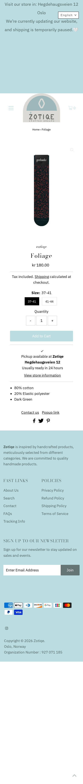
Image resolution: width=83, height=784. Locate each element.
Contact (9, 505)
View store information (42, 375)
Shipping (42, 276)
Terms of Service (55, 513)
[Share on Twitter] (41, 421)
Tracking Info (14, 521)
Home (36, 129)
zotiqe (39, 640)
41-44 (49, 301)
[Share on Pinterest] (48, 421)
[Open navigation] (11, 107)
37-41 (32, 301)
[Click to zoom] (72, 149)
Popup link (50, 412)
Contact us (30, 412)
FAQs (7, 513)
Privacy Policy (53, 490)
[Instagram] (6, 628)
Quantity (41, 311)
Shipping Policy (54, 505)
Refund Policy (53, 498)
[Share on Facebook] (34, 421)
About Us (11, 490)
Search (9, 498)
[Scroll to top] (74, 775)
